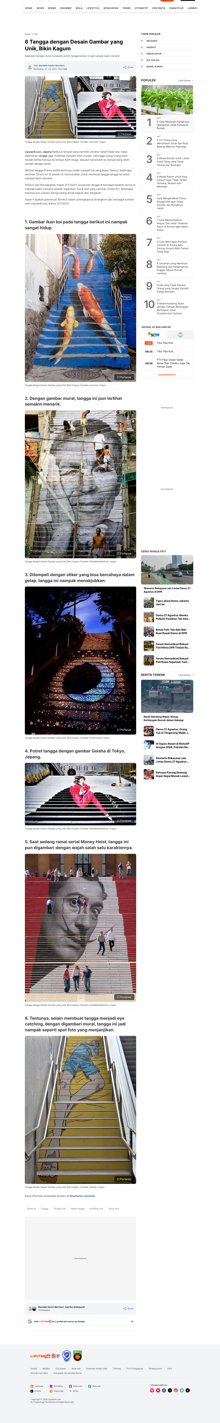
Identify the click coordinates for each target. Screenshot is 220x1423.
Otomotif (141, 8)
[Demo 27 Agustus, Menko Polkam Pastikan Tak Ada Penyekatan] (149, 617)
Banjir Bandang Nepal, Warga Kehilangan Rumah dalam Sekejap (164, 718)
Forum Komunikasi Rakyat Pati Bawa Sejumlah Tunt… (172, 660)
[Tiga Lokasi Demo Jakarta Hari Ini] (149, 602)
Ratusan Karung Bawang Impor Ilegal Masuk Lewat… (173, 774)
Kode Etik (76, 1368)
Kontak (33, 1368)
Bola (79, 8)
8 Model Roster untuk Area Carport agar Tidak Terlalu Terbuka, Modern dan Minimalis (172, 181)
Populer (148, 80)
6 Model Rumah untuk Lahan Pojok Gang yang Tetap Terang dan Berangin (173, 161)
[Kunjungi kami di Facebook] (164, 1390)
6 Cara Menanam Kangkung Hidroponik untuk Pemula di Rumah (173, 125)
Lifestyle (93, 8)
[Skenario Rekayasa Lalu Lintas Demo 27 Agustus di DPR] (167, 569)
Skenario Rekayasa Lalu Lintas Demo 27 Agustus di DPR (167, 590)
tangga (43, 155)
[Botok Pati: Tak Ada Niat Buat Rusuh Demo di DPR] (149, 631)
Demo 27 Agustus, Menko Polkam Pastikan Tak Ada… (173, 617)
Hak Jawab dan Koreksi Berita (67, 1373)
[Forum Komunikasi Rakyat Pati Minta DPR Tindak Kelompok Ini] (149, 646)
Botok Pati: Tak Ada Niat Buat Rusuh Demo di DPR (171, 631)
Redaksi (46, 1368)
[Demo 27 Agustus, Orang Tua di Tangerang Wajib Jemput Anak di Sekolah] (149, 731)
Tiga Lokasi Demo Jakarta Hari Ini (172, 602)
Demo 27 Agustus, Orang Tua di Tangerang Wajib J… (173, 731)
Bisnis (52, 8)
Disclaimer (61, 1368)
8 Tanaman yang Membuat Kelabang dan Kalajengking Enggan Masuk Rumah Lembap (172, 268)
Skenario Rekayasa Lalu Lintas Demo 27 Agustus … (172, 759)
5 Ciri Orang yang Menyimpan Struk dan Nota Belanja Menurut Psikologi (172, 143)
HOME (29, 8)
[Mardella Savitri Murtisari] (30, 67)
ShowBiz (66, 8)
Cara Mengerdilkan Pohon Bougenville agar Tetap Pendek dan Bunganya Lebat (171, 203)
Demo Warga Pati (153, 551)
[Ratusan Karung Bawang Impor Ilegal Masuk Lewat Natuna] (149, 774)
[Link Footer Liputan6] (45, 1355)
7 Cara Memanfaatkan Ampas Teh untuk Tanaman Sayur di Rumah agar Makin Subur (172, 224)
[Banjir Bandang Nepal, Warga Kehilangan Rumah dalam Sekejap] (167, 696)
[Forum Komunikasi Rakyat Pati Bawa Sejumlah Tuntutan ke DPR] (149, 660)
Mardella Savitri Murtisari (52, 65)
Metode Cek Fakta (39, 1373)
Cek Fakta (158, 8)
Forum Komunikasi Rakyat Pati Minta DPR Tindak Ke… (173, 645)
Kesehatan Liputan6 (82, 1196)
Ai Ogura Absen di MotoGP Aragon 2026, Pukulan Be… (173, 745)
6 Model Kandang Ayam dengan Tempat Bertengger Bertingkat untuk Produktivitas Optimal (173, 308)
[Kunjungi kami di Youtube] (158, 1390)
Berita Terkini (153, 675)
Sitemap (117, 1368)
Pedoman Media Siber (96, 1368)
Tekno (126, 8)
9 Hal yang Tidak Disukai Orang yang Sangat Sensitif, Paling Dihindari (173, 288)
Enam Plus (176, 8)
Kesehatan (111, 8)
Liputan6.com (54, 1399)
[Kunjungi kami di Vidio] (152, 1390)
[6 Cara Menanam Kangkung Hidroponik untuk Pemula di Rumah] (167, 100)
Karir (169, 1368)
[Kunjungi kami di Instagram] (176, 1390)
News (40, 8)
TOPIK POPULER (150, 33)
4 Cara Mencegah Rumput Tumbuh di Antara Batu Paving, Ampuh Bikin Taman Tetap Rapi (173, 246)
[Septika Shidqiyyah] (34, 1308)
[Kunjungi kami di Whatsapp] (182, 1390)
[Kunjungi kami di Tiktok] (188, 1390)
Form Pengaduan (135, 1368)
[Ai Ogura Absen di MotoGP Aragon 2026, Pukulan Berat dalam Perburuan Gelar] (149, 745)
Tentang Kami (155, 1368)
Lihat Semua (184, 80)
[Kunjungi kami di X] (170, 1390)
